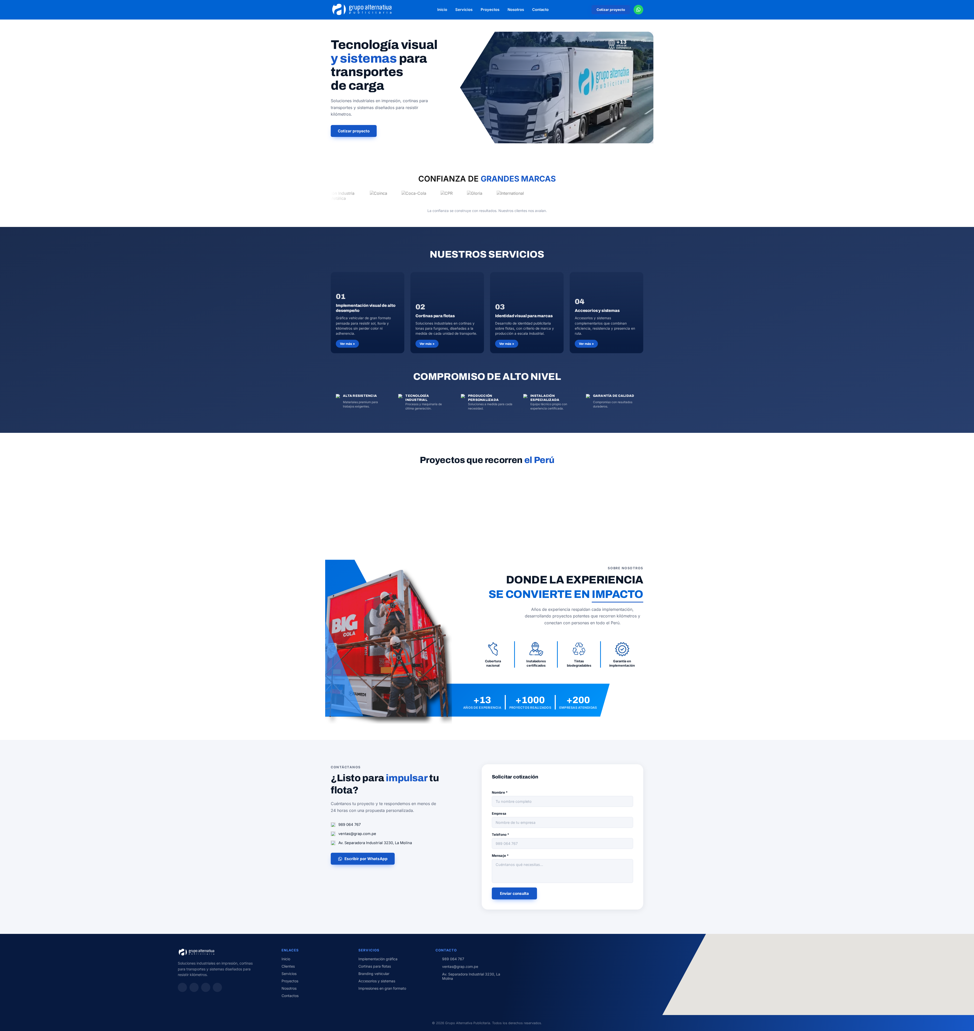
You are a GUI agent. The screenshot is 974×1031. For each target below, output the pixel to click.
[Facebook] (194, 987)
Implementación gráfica (377, 959)
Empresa (499, 813)
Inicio (442, 9)
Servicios (464, 9)
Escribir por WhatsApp (366, 858)
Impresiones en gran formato (382, 988)
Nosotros (516, 9)
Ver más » (347, 344)
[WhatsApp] (205, 987)
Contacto (540, 9)
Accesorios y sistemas (376, 981)
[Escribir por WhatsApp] (638, 9)
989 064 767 (349, 824)
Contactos (290, 995)
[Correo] (217, 987)
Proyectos (490, 9)
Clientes (288, 966)
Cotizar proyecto (611, 10)
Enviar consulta (514, 893)
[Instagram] (182, 987)
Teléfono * (500, 834)
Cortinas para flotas (374, 966)
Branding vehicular (373, 973)
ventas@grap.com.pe (357, 833)
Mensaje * (500, 856)
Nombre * (500, 792)
